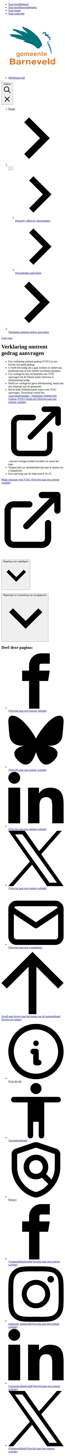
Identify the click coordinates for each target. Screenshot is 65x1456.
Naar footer (14, 10)
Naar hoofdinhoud (18, 4)
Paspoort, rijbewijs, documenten (32, 220)
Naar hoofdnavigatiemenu (22, 7)
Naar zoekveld (16, 13)
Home (11, 108)
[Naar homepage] (32, 71)
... (11, 168)
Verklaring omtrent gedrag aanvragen (28, 332)
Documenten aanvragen (28, 272)
